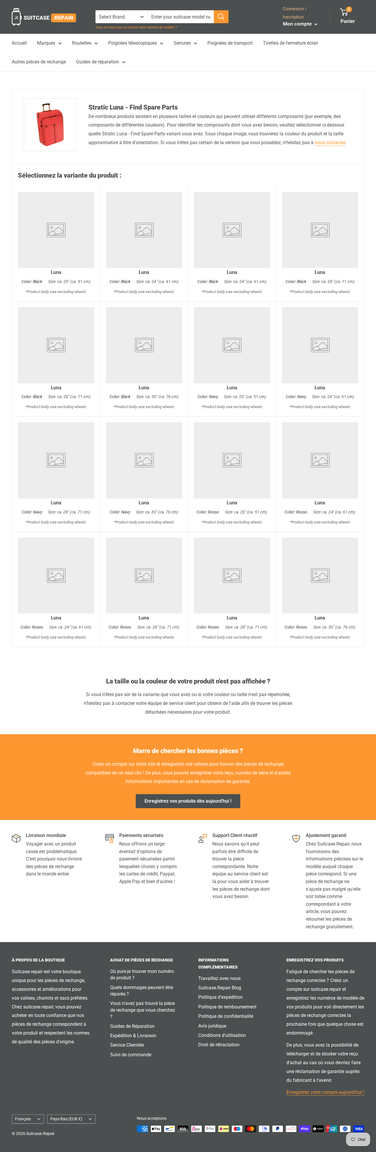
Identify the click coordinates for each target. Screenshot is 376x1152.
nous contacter (330, 142)
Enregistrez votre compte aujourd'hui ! (325, 1092)
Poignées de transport (230, 43)
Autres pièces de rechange (39, 62)
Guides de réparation (97, 62)
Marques (46, 43)
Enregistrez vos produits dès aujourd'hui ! (188, 801)
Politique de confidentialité (225, 1016)
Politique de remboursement (227, 1007)
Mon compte (298, 24)
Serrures (182, 43)
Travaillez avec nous (219, 978)
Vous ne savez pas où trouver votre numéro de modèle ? (136, 27)
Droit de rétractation (218, 1044)
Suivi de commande (130, 1054)
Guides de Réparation (132, 1026)
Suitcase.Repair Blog (219, 988)
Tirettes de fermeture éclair (290, 43)
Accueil (19, 43)
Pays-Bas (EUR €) (66, 1118)
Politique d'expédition (220, 997)
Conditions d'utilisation (222, 1035)
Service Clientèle (127, 1045)
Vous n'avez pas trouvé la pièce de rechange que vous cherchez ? (142, 1010)
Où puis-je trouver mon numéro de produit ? (142, 975)
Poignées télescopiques (132, 43)
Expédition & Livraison (133, 1035)
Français (23, 1118)
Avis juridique (212, 1026)
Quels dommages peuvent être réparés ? (141, 991)
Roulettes (81, 43)
